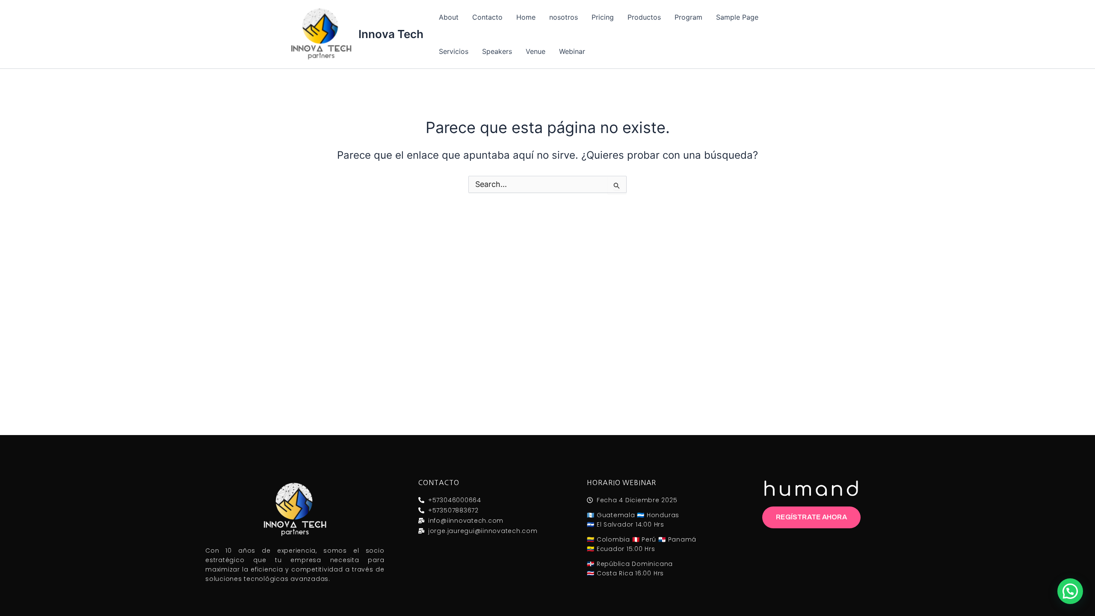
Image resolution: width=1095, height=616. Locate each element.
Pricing (603, 17)
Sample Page (737, 17)
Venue (535, 51)
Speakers (497, 51)
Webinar (572, 51)
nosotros (563, 17)
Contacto (487, 17)
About (449, 17)
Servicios (453, 51)
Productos (644, 17)
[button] (1070, 591)
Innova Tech (390, 34)
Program (688, 17)
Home (526, 17)
